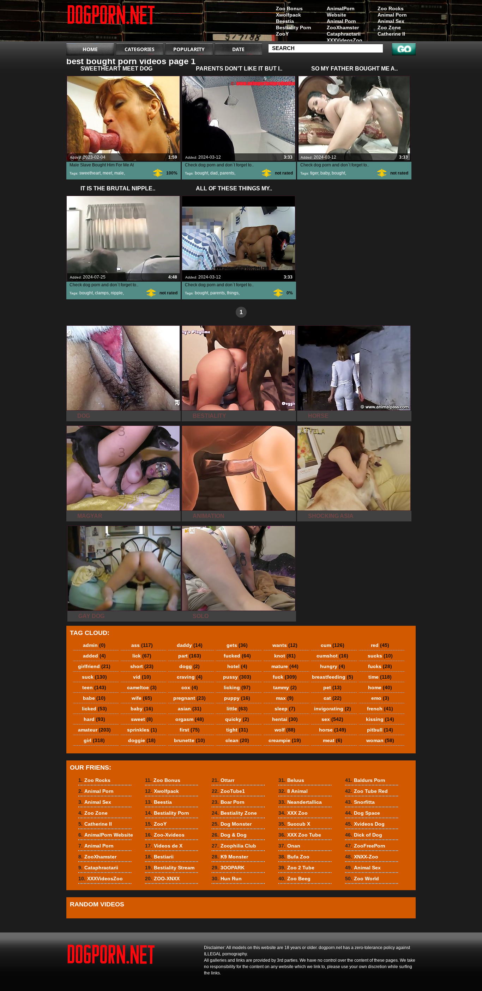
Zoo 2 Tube (296, 867)
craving (190, 677)
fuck (285, 677)
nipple (117, 292)
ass (142, 645)
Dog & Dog (229, 835)
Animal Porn (392, 15)
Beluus (291, 780)
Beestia (285, 21)
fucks (380, 666)
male (119, 173)
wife (142, 698)
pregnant (189, 698)
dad (214, 173)
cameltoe (142, 687)
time (380, 677)
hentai (285, 719)
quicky (237, 719)
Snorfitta (360, 802)
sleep (285, 708)
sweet (142, 719)
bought (201, 173)
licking (237, 687)
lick (141, 656)
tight (237, 730)
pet (332, 687)
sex (332, 719)
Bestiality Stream (169, 867)
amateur (94, 730)
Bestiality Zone (234, 813)
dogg (189, 666)
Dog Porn (111, 22)
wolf (285, 730)
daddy (190, 645)
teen (94, 687)
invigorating (332, 708)
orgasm (189, 719)
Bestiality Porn (293, 27)
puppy (237, 698)
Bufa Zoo (293, 857)
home (380, 687)
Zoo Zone (389, 27)
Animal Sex (391, 21)
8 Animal (293, 791)
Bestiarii (159, 857)
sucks (380, 656)
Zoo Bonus (289, 8)
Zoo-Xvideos (165, 835)
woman (380, 740)
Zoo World (362, 878)
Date (238, 49)
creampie (285, 740)
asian (189, 708)
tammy (285, 687)
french (380, 708)
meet (107, 173)
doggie (142, 740)
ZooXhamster (343, 27)
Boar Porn (228, 802)
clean (237, 740)
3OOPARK (228, 867)
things (233, 292)
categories (140, 49)
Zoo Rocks (391, 8)
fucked (237, 656)
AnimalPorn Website (341, 12)
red (380, 645)
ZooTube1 (228, 791)
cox (189, 687)
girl (94, 740)
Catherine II (391, 34)
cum (332, 645)
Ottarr (223, 780)
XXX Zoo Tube (299, 835)
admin (94, 645)
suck (94, 677)
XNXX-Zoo (361, 857)
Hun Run (227, 878)
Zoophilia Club (234, 846)
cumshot (332, 656)
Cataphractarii (344, 34)
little (237, 708)
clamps (102, 292)
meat (332, 740)
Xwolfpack (288, 15)
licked (94, 708)
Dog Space (362, 813)
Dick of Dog (363, 835)
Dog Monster (232, 824)
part (189, 656)
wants (284, 645)
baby (325, 173)
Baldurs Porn (365, 780)
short (141, 666)
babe (94, 698)
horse (332, 730)
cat (333, 698)
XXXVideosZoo (344, 40)
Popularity (189, 49)
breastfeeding (332, 677)
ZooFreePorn (365, 846)
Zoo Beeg (294, 878)
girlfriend (94, 666)
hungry (332, 666)
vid (142, 677)
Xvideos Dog (365, 824)
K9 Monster (230, 857)
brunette (189, 740)
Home (90, 49)
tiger (314, 173)
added (94, 656)
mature (285, 666)
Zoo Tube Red (366, 791)
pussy (237, 677)
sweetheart (90, 173)
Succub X (294, 824)
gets (237, 645)
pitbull (380, 730)
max (285, 698)
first (190, 730)
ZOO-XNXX (162, 878)
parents (227, 173)
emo (380, 698)
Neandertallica (300, 802)
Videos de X (163, 846)
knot (285, 656)
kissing (380, 719)
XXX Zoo (293, 813)
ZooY (282, 34)
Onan (289, 846)
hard (94, 719)
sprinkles (142, 730)
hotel (237, 666)
